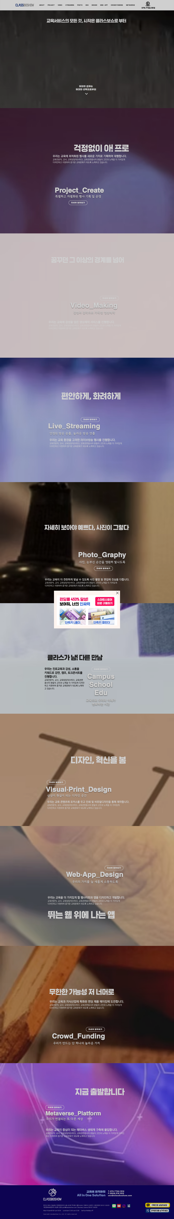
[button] (117, 593)
